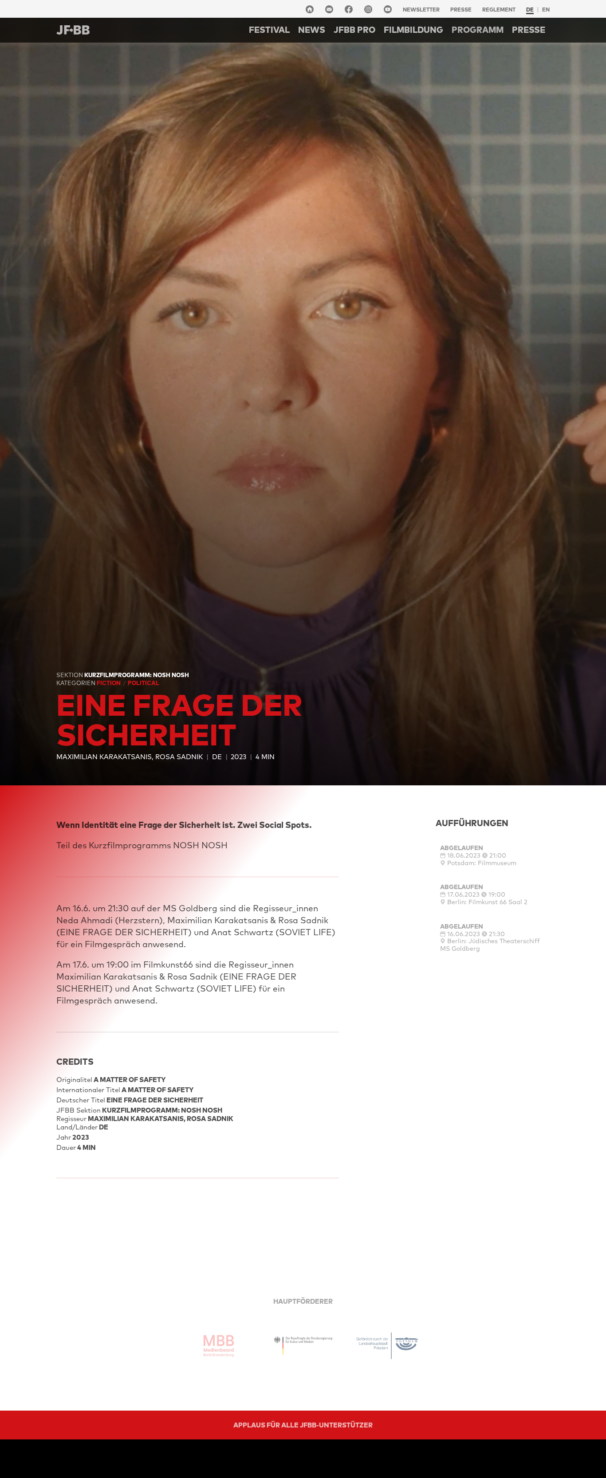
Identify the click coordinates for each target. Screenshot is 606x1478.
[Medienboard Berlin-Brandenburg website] (219, 1346)
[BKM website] (303, 1346)
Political (143, 682)
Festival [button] (269, 29)
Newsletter (421, 9)
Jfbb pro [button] (354, 29)
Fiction (109, 682)
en (546, 9)
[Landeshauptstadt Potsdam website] (387, 1346)
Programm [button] (478, 29)
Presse (461, 9)
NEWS (311, 29)
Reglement (498, 9)
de (530, 9)
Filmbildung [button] (413, 29)
